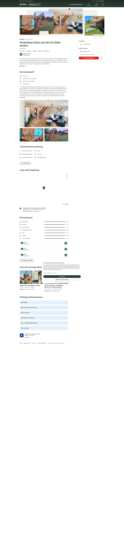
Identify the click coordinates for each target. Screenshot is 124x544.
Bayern (33, 343)
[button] (22, 66)
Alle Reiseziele (27, 343)
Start (21, 343)
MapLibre (64, 204)
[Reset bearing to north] (67, 179)
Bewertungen (101, 0)
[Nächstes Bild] (41, 277)
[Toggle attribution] (67, 204)
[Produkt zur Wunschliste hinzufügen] (101, 58)
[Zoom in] (67, 175)
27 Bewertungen (26, 55)
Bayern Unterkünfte (42, 343)
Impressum (27, 337)
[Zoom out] (67, 177)
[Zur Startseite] (23, 4)
